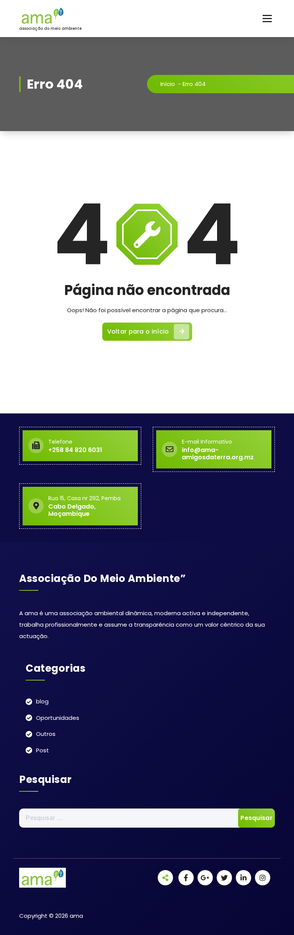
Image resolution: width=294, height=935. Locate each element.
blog (42, 701)
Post (42, 750)
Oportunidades (57, 718)
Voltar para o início (138, 331)
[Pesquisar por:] (147, 818)
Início (167, 84)
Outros (46, 734)
